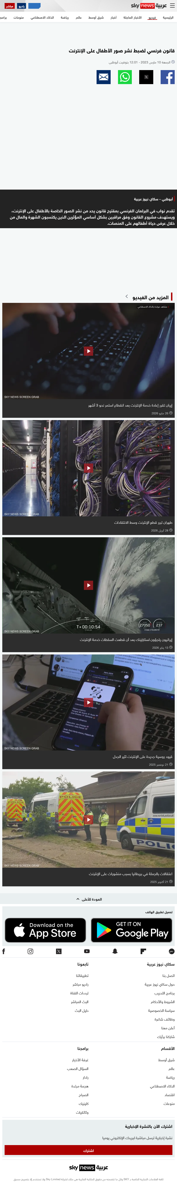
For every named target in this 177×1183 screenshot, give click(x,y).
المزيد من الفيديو (151, 297)
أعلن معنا (168, 1027)
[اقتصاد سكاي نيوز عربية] (34, 6)
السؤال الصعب (77, 1068)
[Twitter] (59, 952)
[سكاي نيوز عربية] (149, 6)
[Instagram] (30, 952)
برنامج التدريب (164, 992)
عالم (172, 1068)
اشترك (88, 1150)
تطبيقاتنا (82, 975)
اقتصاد (170, 1094)
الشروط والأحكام (163, 1001)
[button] (168, 77)
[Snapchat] (115, 952)
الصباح (83, 1094)
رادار (85, 1077)
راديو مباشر (80, 984)
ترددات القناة (79, 992)
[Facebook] (3, 952)
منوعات (169, 1103)
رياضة (170, 1077)
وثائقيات (82, 1112)
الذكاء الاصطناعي (162, 1085)
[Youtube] (87, 951)
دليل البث (81, 1010)
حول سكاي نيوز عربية (160, 984)
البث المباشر (79, 1001)
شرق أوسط (166, 1059)
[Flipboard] (143, 952)
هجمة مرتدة (79, 1085)
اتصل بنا (168, 975)
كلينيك (83, 1103)
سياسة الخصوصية (161, 1010)
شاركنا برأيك (166, 1036)
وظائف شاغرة (165, 1018)
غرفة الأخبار (80, 1059)
